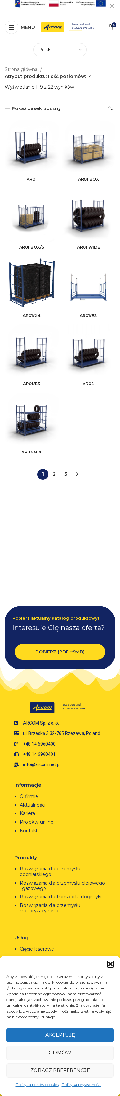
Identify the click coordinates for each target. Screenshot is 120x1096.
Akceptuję (60, 1035)
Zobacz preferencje (60, 1070)
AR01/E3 (31, 383)
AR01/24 (31, 315)
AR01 (32, 179)
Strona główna (22, 69)
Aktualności (32, 805)
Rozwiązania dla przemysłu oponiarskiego (50, 871)
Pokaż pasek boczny (36, 108)
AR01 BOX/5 (31, 247)
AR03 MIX (31, 452)
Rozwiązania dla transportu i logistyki (60, 897)
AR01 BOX (88, 179)
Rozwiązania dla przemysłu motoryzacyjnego (50, 908)
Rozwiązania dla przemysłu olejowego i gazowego (62, 885)
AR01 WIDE (88, 247)
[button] (110, 964)
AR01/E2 (88, 315)
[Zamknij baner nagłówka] (112, 6)
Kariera (27, 813)
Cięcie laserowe (37, 949)
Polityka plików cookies (37, 1084)
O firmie (29, 796)
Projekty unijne (37, 822)
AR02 (88, 383)
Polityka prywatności (81, 1084)
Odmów (60, 1052)
